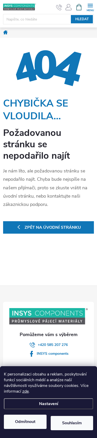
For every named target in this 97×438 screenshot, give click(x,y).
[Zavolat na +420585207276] (59, 7)
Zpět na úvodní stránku (53, 227)
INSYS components (53, 353)
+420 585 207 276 (53, 344)
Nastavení (48, 404)
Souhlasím (72, 423)
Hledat (82, 19)
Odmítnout (25, 422)
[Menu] (90, 7)
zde (25, 391)
